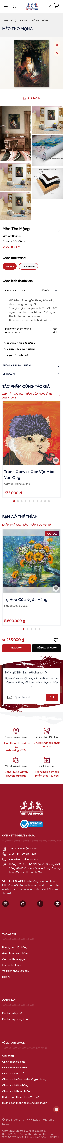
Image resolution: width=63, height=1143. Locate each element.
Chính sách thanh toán (16, 1091)
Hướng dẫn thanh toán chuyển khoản (24, 1103)
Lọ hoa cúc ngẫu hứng (25, 600)
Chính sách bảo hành (21, 349)
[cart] (56, 5)
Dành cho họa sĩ (12, 1013)
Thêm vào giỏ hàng (46, 648)
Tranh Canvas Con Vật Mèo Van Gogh (29, 475)
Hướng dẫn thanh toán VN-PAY (20, 1097)
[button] (31, 290)
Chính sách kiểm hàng (15, 1085)
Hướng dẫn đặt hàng (21, 343)
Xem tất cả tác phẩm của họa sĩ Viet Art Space (28, 395)
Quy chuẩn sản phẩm (15, 953)
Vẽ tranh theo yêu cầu (15, 971)
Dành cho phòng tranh (15, 1019)
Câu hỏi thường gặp (14, 959)
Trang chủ (7, 21)
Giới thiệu (8, 1056)
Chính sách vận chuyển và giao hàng (24, 1079)
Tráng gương (28, 266)
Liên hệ (6, 977)
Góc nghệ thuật (12, 965)
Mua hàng (16, 648)
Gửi (52, 697)
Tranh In (23, 20)
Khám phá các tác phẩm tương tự (26, 524)
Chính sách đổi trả (13, 1073)
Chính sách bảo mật (14, 1061)
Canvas (9, 266)
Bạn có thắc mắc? (19, 356)
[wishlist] (49, 5)
